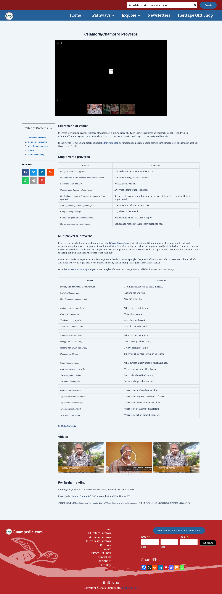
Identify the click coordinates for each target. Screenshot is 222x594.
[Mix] (176, 567)
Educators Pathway (99, 532)
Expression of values (37, 138)
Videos (31, 150)
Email (184, 537)
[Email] (117, 582)
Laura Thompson (109, 143)
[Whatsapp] (182, 567)
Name (145, 537)
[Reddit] (154, 567)
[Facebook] (144, 567)
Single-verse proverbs (37, 142)
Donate (106, 548)
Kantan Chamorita (81, 496)
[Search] (195, 5)
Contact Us (104, 556)
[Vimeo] (113, 582)
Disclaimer (104, 560)
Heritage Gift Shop (99, 552)
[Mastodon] (171, 567)
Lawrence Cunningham (80, 269)
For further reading (36, 154)
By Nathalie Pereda (67, 426)
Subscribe (208, 542)
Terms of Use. (130, 587)
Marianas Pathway (99, 537)
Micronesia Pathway (98, 540)
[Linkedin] (160, 567)
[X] (149, 567)
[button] (208, 5)
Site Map (105, 565)
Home (107, 529)
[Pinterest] (165, 567)
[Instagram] (108, 582)
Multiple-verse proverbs (38, 146)
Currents (105, 545)
